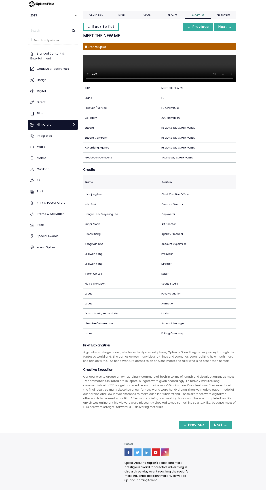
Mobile (41, 158)
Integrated (44, 136)
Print (40, 192)
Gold (121, 15)
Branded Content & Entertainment (47, 56)
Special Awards (47, 236)
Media (41, 147)
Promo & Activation (50, 214)
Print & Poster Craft (51, 203)
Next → (225, 26)
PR (38, 180)
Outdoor (43, 169)
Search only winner (46, 40)
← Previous (198, 26)
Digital (41, 91)
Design (41, 80)
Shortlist (197, 15)
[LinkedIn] (147, 452)
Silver (147, 15)
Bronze (172, 15)
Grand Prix (96, 15)
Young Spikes (46, 247)
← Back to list (101, 26)
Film (40, 113)
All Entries (223, 15)
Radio (41, 225)
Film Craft (44, 124)
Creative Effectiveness (53, 69)
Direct (41, 102)
